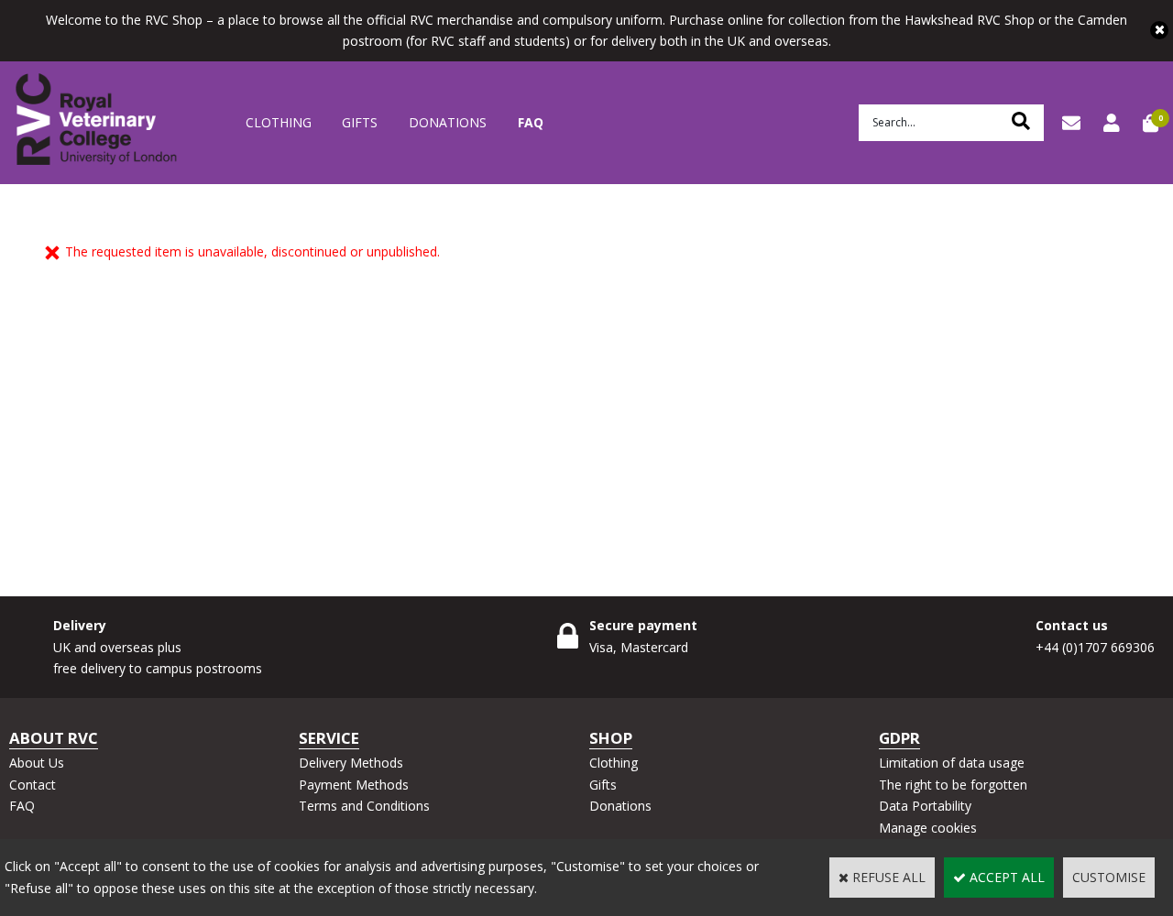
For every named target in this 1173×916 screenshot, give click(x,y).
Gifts (360, 122)
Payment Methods (354, 784)
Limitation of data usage (952, 762)
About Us (36, 762)
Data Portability (925, 805)
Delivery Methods (351, 762)
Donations (448, 122)
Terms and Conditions (364, 805)
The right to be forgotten (953, 784)
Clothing (279, 122)
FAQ (530, 122)
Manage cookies (928, 827)
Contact (32, 784)
